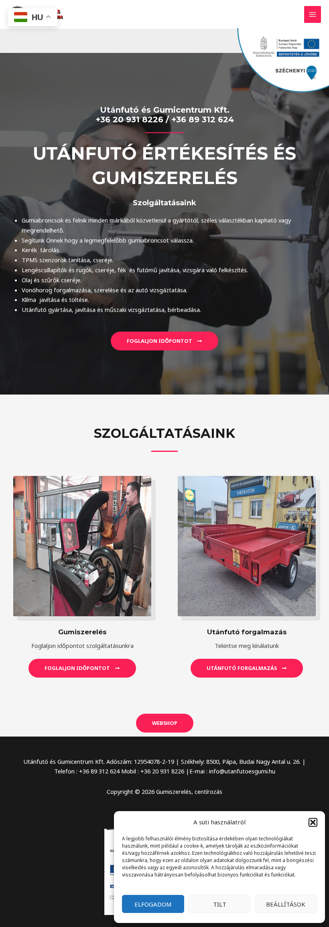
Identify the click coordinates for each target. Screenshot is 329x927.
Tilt (219, 904)
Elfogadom (153, 904)
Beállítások (285, 904)
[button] (313, 822)
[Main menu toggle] (312, 14)
